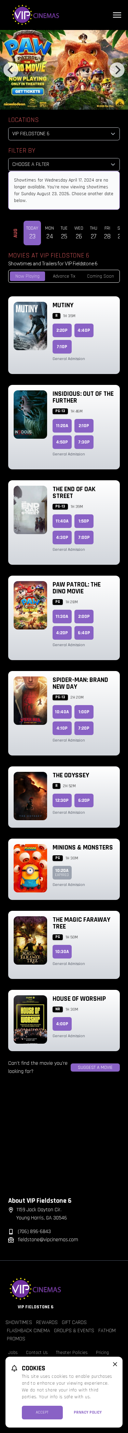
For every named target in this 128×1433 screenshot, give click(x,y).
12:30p (62, 800)
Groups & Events (74, 1330)
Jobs (13, 1353)
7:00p (84, 537)
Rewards (47, 1322)
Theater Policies (72, 1353)
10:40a (62, 712)
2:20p (62, 330)
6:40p (84, 633)
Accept (42, 1412)
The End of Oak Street (74, 492)
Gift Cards (74, 1322)
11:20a (62, 426)
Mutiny (63, 305)
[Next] (117, 69)
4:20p (62, 633)
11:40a (62, 521)
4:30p (62, 537)
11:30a (62, 616)
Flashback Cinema (28, 1330)
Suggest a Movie (95, 1067)
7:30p (84, 442)
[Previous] (10, 69)
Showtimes (18, 1322)
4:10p (62, 728)
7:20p (83, 728)
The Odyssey (71, 775)
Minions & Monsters (83, 847)
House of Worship (79, 998)
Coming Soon (100, 276)
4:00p (62, 1024)
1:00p (84, 712)
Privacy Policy (88, 1412)
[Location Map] (64, 1141)
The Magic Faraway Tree (81, 923)
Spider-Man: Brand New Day (80, 683)
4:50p (62, 442)
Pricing (102, 1353)
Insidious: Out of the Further (83, 397)
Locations (23, 119)
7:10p (62, 347)
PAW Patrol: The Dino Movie (77, 588)
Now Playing (27, 276)
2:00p (84, 616)
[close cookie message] (115, 1364)
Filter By (21, 150)
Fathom (107, 1330)
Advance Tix (64, 276)
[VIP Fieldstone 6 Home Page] (64, 15)
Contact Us (37, 1353)
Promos (16, 1338)
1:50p (84, 521)
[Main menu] (117, 15)
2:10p (84, 426)
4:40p (83, 330)
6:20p (84, 800)
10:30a (62, 952)
